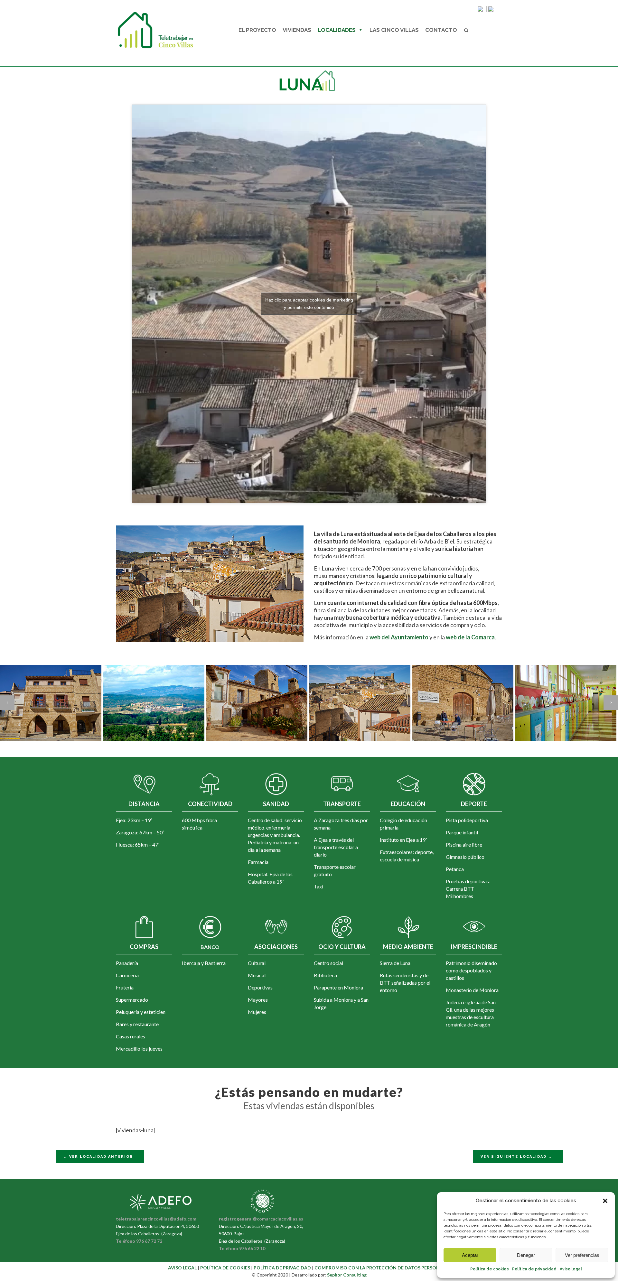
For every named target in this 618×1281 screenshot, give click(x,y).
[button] (605, 1201)
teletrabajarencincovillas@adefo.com (156, 1218)
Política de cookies (489, 1269)
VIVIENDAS (297, 30)
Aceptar (470, 1255)
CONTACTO (441, 30)
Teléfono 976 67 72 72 (139, 1241)
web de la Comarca (470, 637)
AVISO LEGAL (182, 1267)
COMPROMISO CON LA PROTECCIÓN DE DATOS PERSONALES (382, 1267)
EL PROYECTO (257, 30)
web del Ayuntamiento (398, 637)
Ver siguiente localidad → (516, 1157)
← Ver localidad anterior (98, 1157)
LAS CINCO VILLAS (394, 30)
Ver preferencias (582, 1255)
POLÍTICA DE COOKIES (225, 1267)
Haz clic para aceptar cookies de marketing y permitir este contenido (309, 303)
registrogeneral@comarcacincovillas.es (261, 1218)
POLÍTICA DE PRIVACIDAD (283, 1267)
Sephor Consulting (347, 1274)
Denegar (526, 1255)
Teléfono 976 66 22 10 (242, 1248)
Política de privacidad (534, 1269)
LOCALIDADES (337, 30)
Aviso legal (571, 1269)
